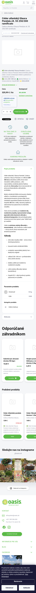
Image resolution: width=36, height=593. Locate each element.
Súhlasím (26, 588)
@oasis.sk (18, 453)
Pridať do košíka (19, 111)
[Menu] (33, 2)
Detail (12, 436)
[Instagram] (8, 527)
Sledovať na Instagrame (19, 488)
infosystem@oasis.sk (12, 515)
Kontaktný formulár (12, 534)
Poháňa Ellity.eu (7, 104)
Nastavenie (18, 581)
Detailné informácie (8, 85)
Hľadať (31, 8)
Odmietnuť (9, 588)
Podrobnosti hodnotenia (27, 33)
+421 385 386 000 (11, 519)
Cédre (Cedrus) (13, 307)
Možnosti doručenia (25, 95)
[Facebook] (4, 527)
